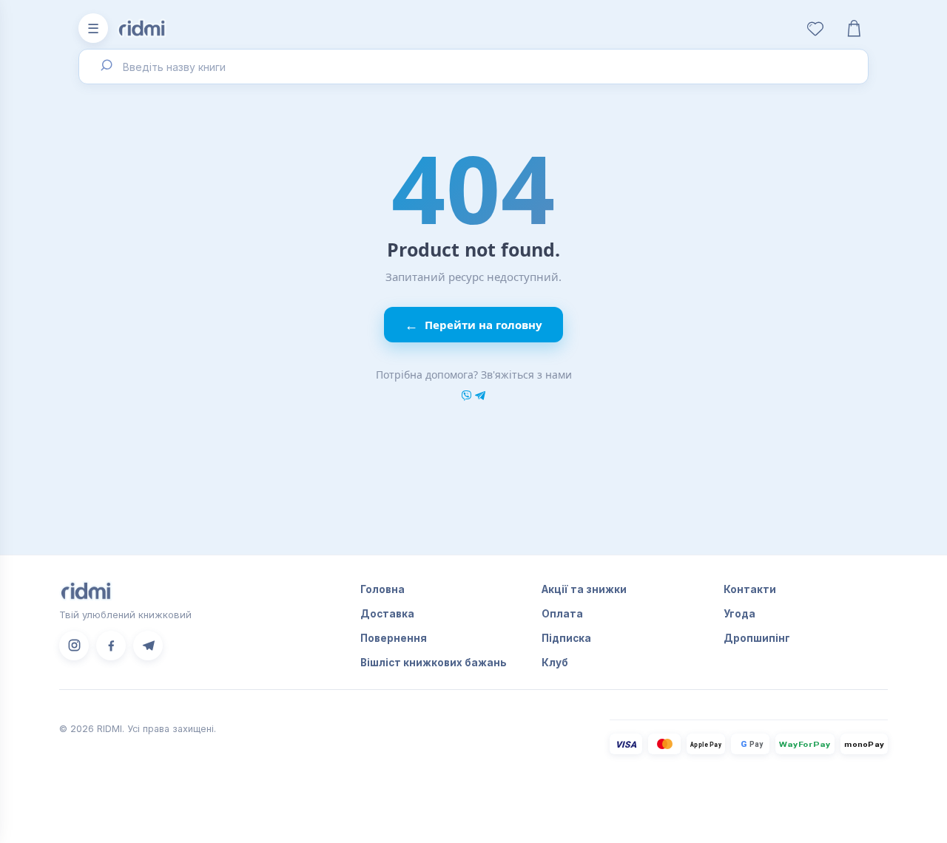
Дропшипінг (757, 638)
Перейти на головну (473, 325)
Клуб (555, 662)
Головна (382, 589)
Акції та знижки (584, 589)
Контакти (750, 589)
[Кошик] (854, 28)
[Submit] (105, 66)
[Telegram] (148, 645)
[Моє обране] (815, 28)
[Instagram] (74, 645)
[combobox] (473, 66)
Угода (739, 614)
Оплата (562, 614)
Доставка (387, 614)
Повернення (393, 638)
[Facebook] (111, 645)
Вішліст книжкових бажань (433, 662)
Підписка (566, 638)
